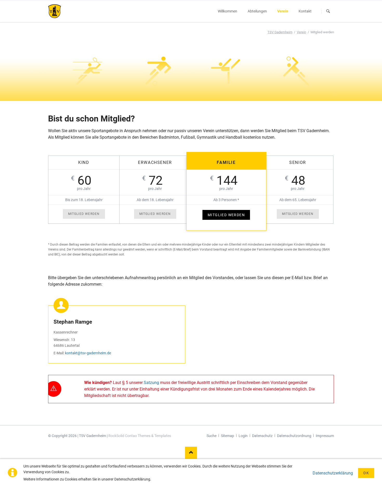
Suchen (328, 11)
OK (366, 473)
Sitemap (227, 436)
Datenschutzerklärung (333, 473)
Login (243, 436)
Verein (301, 32)
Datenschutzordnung (294, 436)
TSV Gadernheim (279, 32)
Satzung (151, 382)
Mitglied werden (84, 214)
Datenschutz (262, 436)
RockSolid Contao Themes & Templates (139, 436)
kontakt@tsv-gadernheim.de (88, 353)
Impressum (325, 436)
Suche (211, 436)
